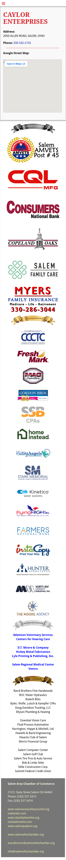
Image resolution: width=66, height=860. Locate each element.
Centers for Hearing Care (33, 639)
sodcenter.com (17, 813)
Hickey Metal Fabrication (33, 652)
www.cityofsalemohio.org (23, 817)
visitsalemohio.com (20, 822)
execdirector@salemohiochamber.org (31, 843)
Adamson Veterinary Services (33, 635)
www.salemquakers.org (22, 826)
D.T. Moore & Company (33, 647)
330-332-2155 (22, 43)
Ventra (33, 668)
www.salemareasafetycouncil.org (28, 809)
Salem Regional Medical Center (33, 664)
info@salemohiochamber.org (26, 851)
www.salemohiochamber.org (26, 834)
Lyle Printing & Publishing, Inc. (33, 656)
